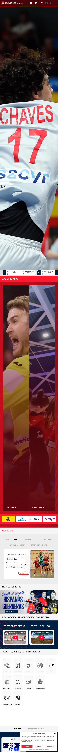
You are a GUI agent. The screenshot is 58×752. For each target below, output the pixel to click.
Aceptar (27, 746)
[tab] (12, 539)
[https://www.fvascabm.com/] (40, 714)
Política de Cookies (32, 749)
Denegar (39, 746)
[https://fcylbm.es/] (51, 682)
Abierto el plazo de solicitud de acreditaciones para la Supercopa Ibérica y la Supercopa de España (17, 557)
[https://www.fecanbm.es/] (51, 665)
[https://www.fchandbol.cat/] (18, 682)
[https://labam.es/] (51, 698)
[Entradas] (31, 3)
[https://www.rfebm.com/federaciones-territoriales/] (51, 714)
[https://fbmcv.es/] (29, 714)
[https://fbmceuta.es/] (29, 682)
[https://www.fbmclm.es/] (40, 682)
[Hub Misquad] (46, 3)
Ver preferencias (50, 746)
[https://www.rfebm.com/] (12, 3)
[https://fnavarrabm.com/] (7, 714)
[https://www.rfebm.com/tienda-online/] (29, 602)
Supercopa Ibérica (24, 563)
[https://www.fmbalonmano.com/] (29, 698)
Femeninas (17, 563)
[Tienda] (36, 3)
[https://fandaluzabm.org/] (7, 665)
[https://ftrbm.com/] (18, 714)
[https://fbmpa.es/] (29, 665)
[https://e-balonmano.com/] (7, 698)
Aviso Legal (47, 749)
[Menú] (55, 3)
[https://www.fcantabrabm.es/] (7, 682)
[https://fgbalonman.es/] (18, 698)
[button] (55, 733)
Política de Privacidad (40, 749)
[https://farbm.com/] (18, 665)
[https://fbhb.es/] (40, 665)
